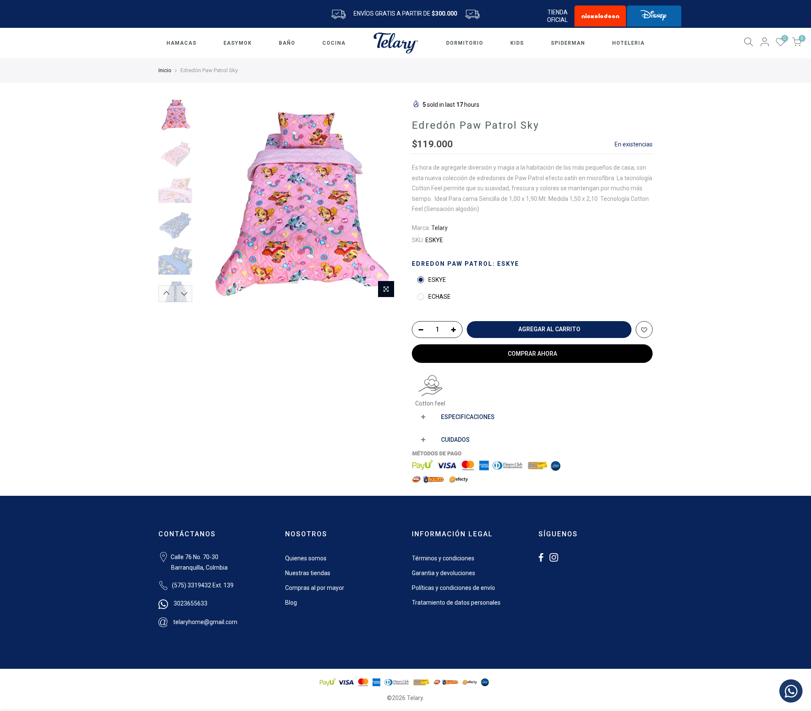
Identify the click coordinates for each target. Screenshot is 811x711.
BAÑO (287, 43)
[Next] (384, 201)
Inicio (164, 70)
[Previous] (211, 201)
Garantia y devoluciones (443, 573)
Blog (291, 602)
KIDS (517, 43)
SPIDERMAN (568, 43)
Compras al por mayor (314, 587)
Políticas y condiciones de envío (453, 587)
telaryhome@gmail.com (205, 622)
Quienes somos (306, 558)
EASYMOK (237, 43)
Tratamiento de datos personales (456, 602)
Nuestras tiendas (307, 573)
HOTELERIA (628, 43)
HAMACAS (181, 43)
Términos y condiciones (443, 558)
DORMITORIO (464, 43)
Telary (439, 227)
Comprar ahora (532, 353)
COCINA (334, 43)
